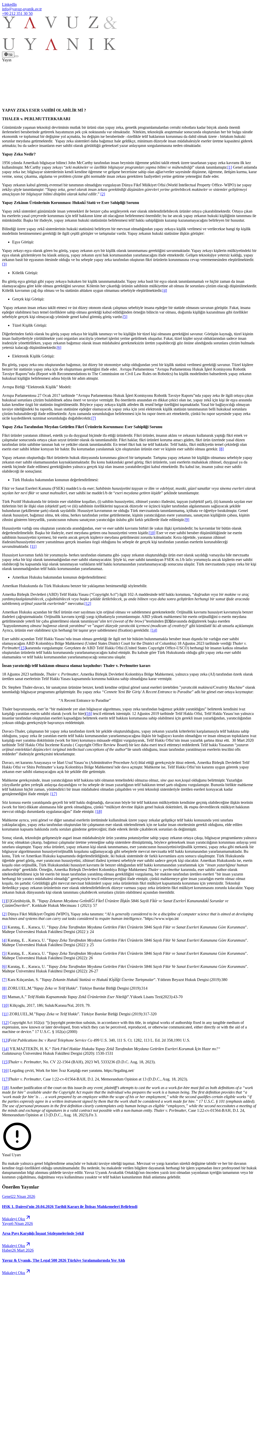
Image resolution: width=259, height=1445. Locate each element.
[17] (53, 794)
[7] (93, 418)
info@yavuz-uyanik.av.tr (22, 9)
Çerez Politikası (42, 1430)
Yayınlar (19, 1356)
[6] (59, 347)
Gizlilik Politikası (16, 1430)
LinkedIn (9, 4)
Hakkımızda (22, 1342)
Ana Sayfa (20, 1338)
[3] (4, 264)
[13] (5, 1040)
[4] (164, 290)
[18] (98, 811)
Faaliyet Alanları (25, 1347)
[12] (87, 603)
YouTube (19, 1403)
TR (10, 55)
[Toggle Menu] (16, 56)
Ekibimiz (19, 1352)
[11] (33, 546)
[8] (221, 449)
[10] (152, 533)
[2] (102, 194)
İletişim (18, 1365)
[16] (88, 713)
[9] (187, 520)
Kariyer (18, 1361)
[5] (125, 317)
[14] (153, 630)
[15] (22, 648)
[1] (229, 167)
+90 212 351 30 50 (17, 13)
